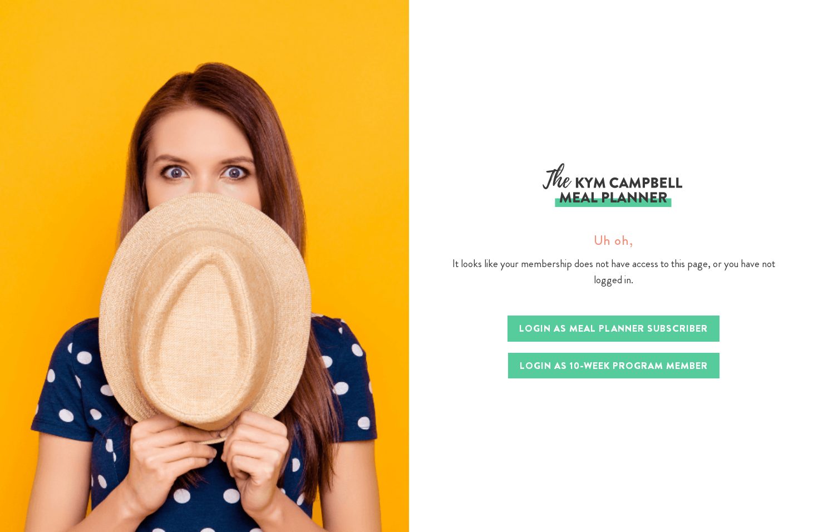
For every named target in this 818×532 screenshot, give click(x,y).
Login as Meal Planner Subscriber (613, 328)
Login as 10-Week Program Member (614, 365)
